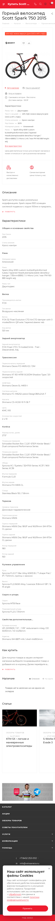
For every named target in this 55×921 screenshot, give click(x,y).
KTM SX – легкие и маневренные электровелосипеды (19, 742)
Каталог (7, 807)
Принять (27, 908)
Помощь (7, 848)
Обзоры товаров (12, 820)
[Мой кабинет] (45, 4)
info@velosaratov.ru (29, 863)
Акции (6, 814)
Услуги (6, 834)
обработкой (15, 894)
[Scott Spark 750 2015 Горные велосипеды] (27, 66)
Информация (10, 841)
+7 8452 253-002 (28, 858)
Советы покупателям (15, 827)
